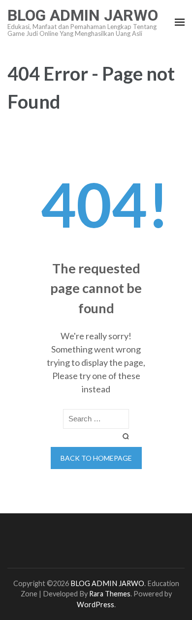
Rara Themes (109, 594)
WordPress (95, 604)
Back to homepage (96, 458)
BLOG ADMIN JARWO (82, 15)
